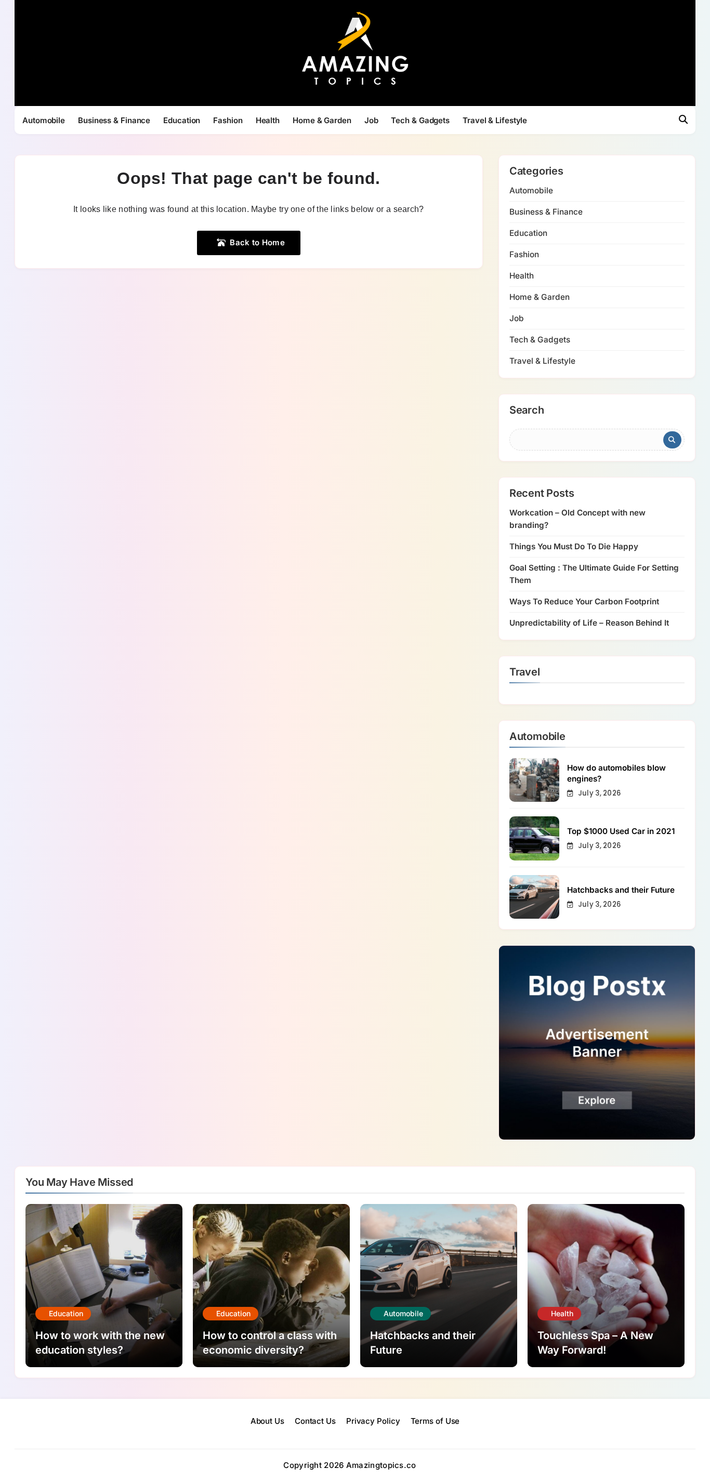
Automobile (43, 120)
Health (268, 120)
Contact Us (315, 1421)
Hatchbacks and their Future (621, 890)
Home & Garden (322, 120)
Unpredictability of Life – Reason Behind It (589, 623)
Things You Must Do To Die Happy (573, 546)
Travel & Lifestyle (495, 120)
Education (181, 120)
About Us (267, 1421)
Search (526, 410)
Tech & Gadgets (420, 120)
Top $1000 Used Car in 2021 (621, 831)
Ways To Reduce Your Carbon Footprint (584, 601)
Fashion (227, 120)
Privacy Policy (373, 1421)
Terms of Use (435, 1421)
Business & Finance (114, 120)
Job (371, 120)
